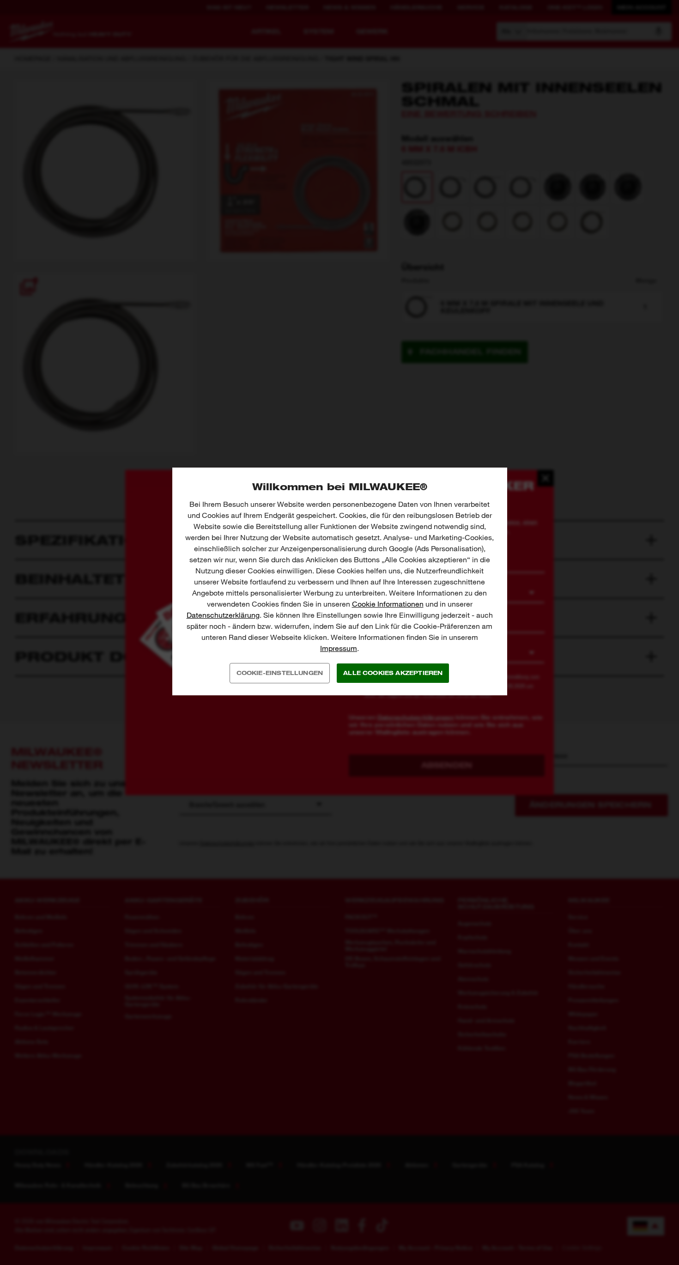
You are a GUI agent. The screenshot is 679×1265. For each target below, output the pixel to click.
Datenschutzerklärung (223, 615)
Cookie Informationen (388, 604)
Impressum (338, 648)
